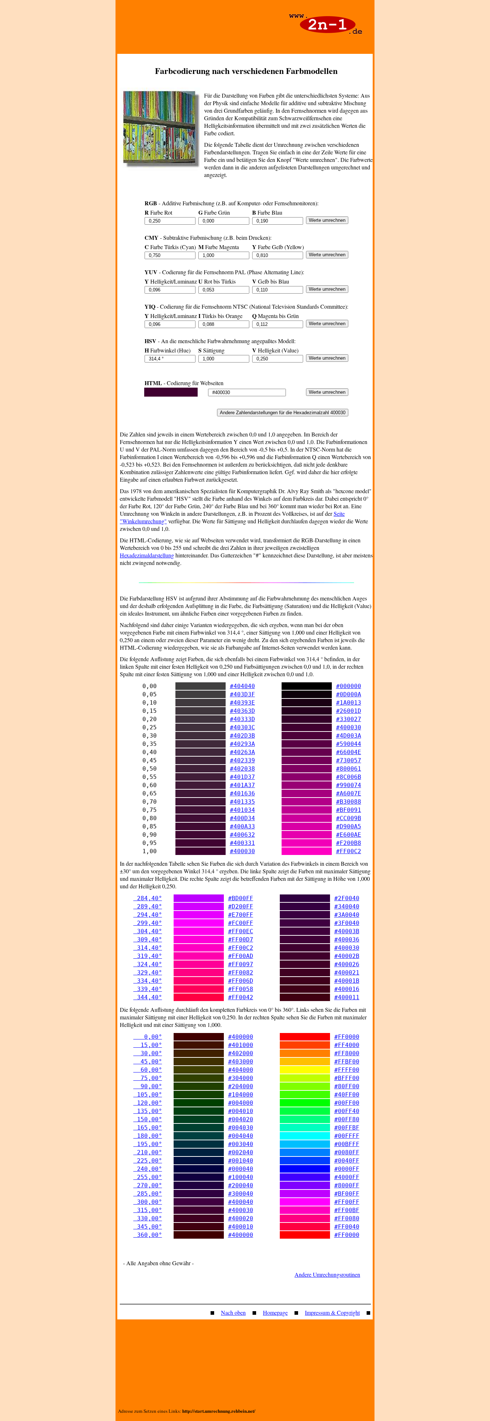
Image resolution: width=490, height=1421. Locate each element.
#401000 (240, 1045)
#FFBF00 (346, 1061)
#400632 (242, 834)
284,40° (147, 898)
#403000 (240, 1061)
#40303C (242, 727)
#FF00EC (240, 931)
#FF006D (240, 980)
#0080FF (346, 1152)
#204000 (240, 1086)
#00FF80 (346, 1119)
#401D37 (242, 776)
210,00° (147, 1152)
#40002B (346, 956)
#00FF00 (346, 1102)
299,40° (147, 923)
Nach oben (233, 1312)
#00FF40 (346, 1111)
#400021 (346, 972)
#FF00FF (346, 1201)
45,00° (147, 1061)
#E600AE (348, 834)
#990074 (348, 785)
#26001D (348, 710)
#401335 (242, 801)
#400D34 (242, 818)
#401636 (242, 793)
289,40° (147, 906)
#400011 (346, 997)
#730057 (348, 760)
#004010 (240, 1111)
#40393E (242, 702)
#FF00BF (346, 1210)
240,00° (147, 1168)
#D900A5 (348, 826)
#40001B (346, 980)
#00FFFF (346, 1135)
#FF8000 (346, 1053)
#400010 (240, 1226)
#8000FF (346, 1185)
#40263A (242, 752)
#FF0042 (240, 997)
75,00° (147, 1078)
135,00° (147, 1111)
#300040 (240, 1193)
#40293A (242, 743)
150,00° (147, 1119)
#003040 (240, 1144)
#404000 (240, 1069)
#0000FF (346, 1168)
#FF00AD (240, 956)
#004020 (240, 1119)
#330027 (348, 719)
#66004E (348, 752)
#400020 (240, 1218)
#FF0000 (346, 1036)
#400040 (240, 1201)
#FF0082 (240, 972)
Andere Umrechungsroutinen (327, 1274)
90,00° (147, 1086)
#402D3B (242, 735)
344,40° (147, 997)
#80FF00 (346, 1086)
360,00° (147, 1234)
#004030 (240, 1127)
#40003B (346, 931)
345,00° (147, 1226)
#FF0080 (346, 1218)
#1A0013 (348, 702)
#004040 (240, 1135)
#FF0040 (346, 1226)
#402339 (242, 760)
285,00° (147, 1193)
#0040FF (346, 1160)
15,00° (147, 1045)
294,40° (147, 914)
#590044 (348, 743)
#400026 (346, 964)
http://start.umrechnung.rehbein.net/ (218, 1410)
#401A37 (242, 785)
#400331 (242, 843)
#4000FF (346, 1177)
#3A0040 (346, 914)
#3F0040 (346, 923)
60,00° (147, 1069)
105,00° (147, 1094)
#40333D (242, 719)
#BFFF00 (346, 1078)
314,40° (147, 947)
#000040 (240, 1168)
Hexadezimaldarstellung (147, 555)
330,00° (147, 1218)
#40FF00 (346, 1094)
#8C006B (348, 776)
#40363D (242, 710)
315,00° (147, 1210)
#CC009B (348, 818)
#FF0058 (240, 989)
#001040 (240, 1160)
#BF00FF (346, 1193)
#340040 (346, 906)
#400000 (240, 1036)
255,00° (147, 1177)
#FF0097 (240, 964)
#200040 (240, 1185)
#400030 (348, 727)
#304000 (240, 1078)
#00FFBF (346, 1127)
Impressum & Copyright (332, 1312)
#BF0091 (348, 810)
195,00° (147, 1144)
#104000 (240, 1094)
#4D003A (348, 735)
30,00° (147, 1053)
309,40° (147, 939)
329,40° (147, 972)
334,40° (147, 980)
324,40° (147, 964)
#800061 (348, 768)
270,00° (147, 1185)
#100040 (240, 1177)
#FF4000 (346, 1045)
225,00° (147, 1160)
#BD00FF (240, 898)
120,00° (147, 1102)
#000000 (348, 686)
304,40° (147, 931)
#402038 (242, 768)
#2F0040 (346, 898)
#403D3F (242, 694)
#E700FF (240, 914)
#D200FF (240, 906)
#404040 (242, 686)
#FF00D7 (240, 939)
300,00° (147, 1201)
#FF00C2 (348, 851)
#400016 (346, 989)
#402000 (240, 1053)
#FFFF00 (346, 1069)
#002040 (240, 1152)
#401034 (242, 810)
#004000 (240, 1102)
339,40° (147, 989)
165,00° (147, 1127)
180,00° (147, 1135)
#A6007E (348, 793)
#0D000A (348, 694)
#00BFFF (346, 1144)
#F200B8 (348, 843)
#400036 (346, 939)
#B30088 (348, 801)
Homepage (275, 1312)
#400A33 (242, 826)
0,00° (147, 1036)
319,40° (147, 956)
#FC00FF (240, 923)
